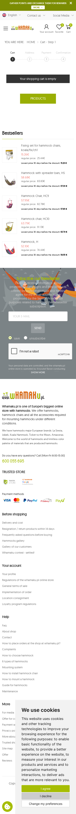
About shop (9, 631)
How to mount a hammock (18, 679)
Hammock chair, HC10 (35, 219)
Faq (4, 625)
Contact (7, 637)
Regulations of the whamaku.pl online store (28, 580)
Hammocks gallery (13, 540)
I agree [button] (45, 788)
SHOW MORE (38, 372)
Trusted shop (10, 742)
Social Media (61, 15)
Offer (5, 754)
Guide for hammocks (14, 685)
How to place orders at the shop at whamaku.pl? (31, 643)
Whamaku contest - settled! (18, 552)
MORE (36, 7)
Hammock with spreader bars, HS (43, 173)
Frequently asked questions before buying (27, 534)
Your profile (9, 574)
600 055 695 (13, 461)
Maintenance (10, 691)
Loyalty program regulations (19, 604)
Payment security (12, 724)
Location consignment (15, 598)
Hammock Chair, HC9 (35, 196)
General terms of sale (14, 586)
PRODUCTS (38, 98)
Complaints (9, 649)
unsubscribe (37, 338)
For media (8, 712)
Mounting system (12, 667)
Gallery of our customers (16, 546)
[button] (46, 28)
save (17, 338)
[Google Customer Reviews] (28, 482)
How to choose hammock (17, 655)
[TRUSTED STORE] (9, 482)
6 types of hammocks (15, 661)
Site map (7, 748)
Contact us (34, 15)
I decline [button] (46, 796)
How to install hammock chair (20, 673)
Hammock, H (29, 242)
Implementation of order (16, 592)
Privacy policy (10, 730)
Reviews (7, 760)
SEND (37, 328)
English (11, 15)
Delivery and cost (12, 522)
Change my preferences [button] (45, 804)
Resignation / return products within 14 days (28, 528)
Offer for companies (14, 718)
